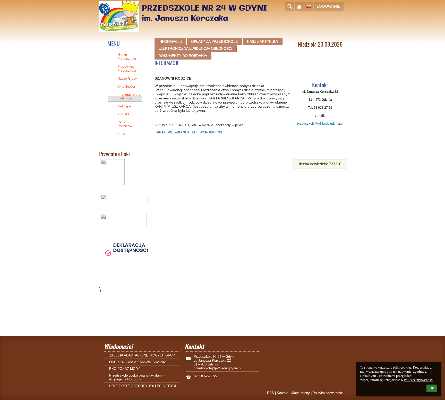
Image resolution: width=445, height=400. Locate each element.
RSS (270, 393)
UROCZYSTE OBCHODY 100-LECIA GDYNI (142, 386)
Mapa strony (300, 393)
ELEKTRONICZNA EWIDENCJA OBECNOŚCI (195, 48)
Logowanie (328, 6)
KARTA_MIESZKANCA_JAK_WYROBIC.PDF (189, 132)
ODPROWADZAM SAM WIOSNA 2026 (138, 362)
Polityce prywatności (418, 380)
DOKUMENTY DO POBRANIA (182, 56)
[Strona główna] (299, 6)
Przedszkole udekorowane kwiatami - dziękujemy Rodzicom (137, 377)
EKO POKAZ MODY (124, 369)
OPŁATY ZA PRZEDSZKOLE (214, 41)
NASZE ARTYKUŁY (262, 41)
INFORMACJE (170, 41)
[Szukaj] (289, 6)
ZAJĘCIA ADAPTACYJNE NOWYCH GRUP (142, 355)
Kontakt (282, 393)
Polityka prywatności (328, 393)
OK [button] (432, 388)
